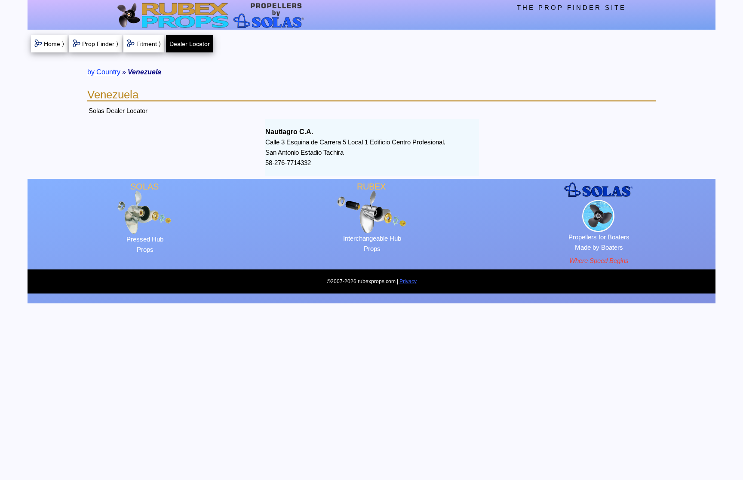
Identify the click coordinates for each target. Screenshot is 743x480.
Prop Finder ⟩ (100, 43)
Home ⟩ (54, 43)
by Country (103, 72)
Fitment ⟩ (148, 43)
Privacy (408, 281)
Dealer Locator (189, 43)
